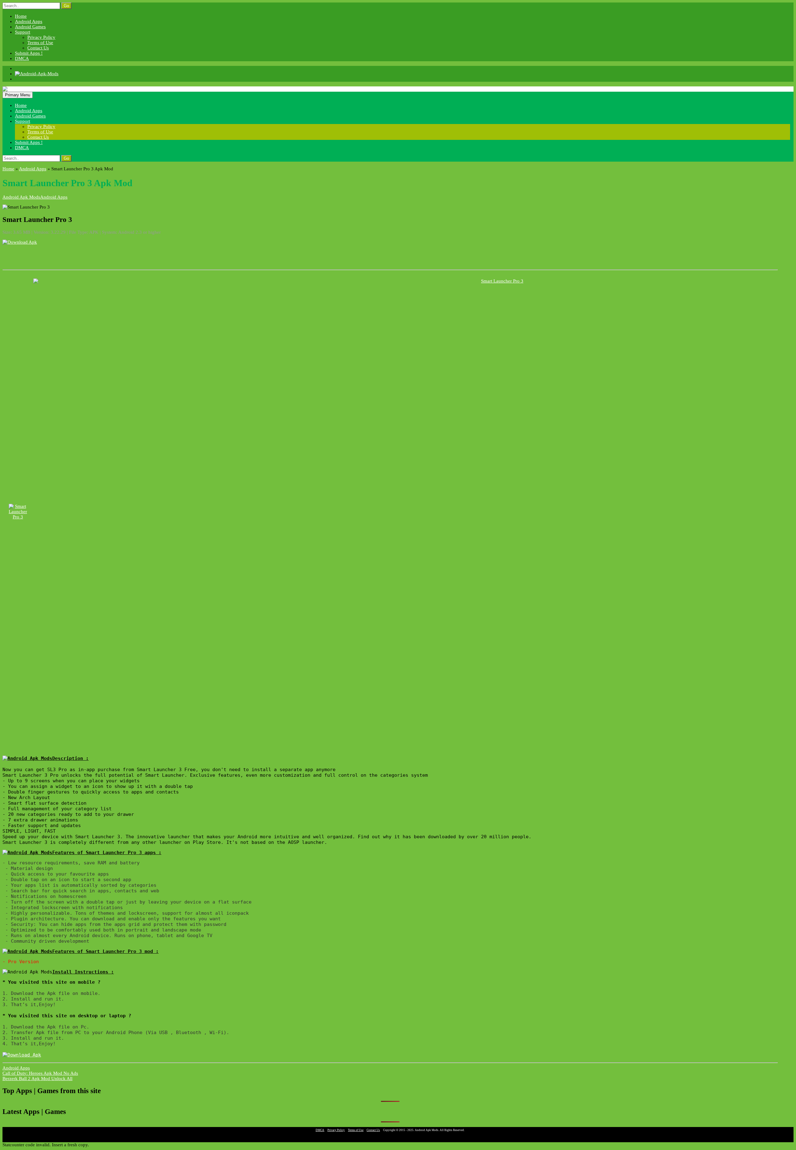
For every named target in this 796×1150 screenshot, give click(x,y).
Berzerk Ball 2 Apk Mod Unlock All (37, 1078)
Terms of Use (40, 42)
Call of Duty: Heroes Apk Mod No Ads (40, 1073)
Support (22, 32)
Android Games (30, 26)
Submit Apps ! (29, 53)
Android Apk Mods (21, 197)
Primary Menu (17, 95)
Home (21, 16)
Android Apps (28, 21)
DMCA (22, 58)
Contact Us (38, 47)
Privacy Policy (41, 37)
